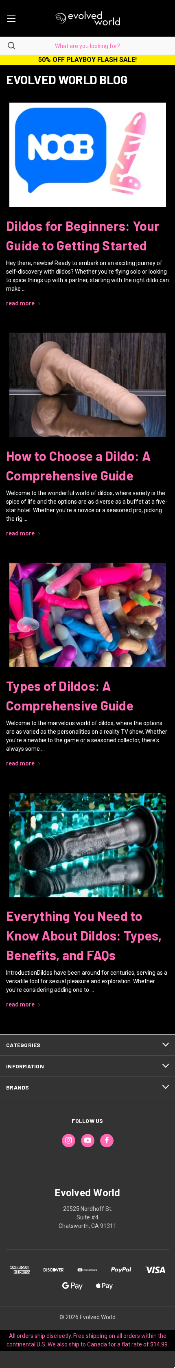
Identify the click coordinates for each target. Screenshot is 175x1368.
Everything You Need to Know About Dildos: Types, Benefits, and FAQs (84, 935)
